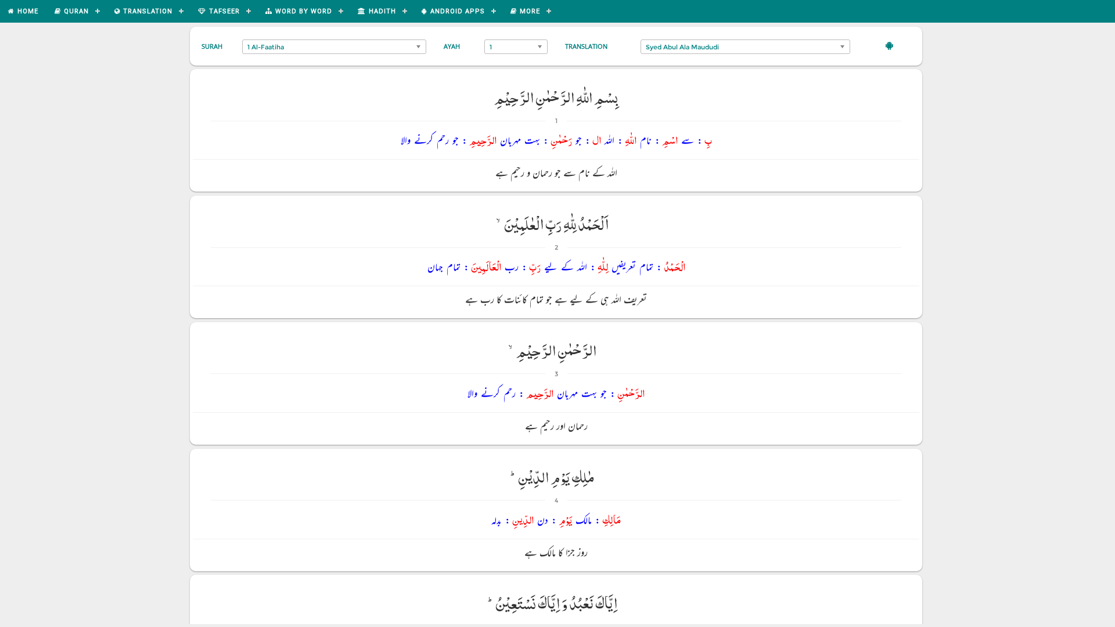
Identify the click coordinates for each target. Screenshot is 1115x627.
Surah (212, 46)
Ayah (452, 46)
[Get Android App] (889, 45)
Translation (586, 46)
